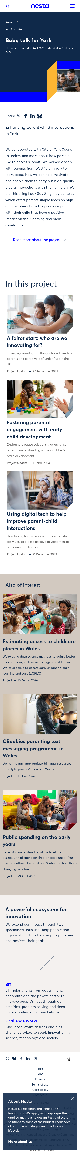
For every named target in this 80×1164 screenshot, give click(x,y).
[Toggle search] (7, 7)
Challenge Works (21, 1021)
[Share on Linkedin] (32, 116)
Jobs (40, 1074)
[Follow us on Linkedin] (28, 1058)
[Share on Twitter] (18, 116)
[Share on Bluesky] (39, 116)
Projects (10, 22)
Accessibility (40, 1089)
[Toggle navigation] (72, 6)
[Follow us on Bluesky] (14, 1058)
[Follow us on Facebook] (21, 1058)
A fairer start (16, 29)
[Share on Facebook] (25, 116)
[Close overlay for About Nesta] (73, 1097)
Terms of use (40, 1084)
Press (40, 1068)
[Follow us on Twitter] (7, 1058)
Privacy (40, 1079)
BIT (8, 985)
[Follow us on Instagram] (35, 1058)
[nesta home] (40, 6)
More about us (20, 1142)
